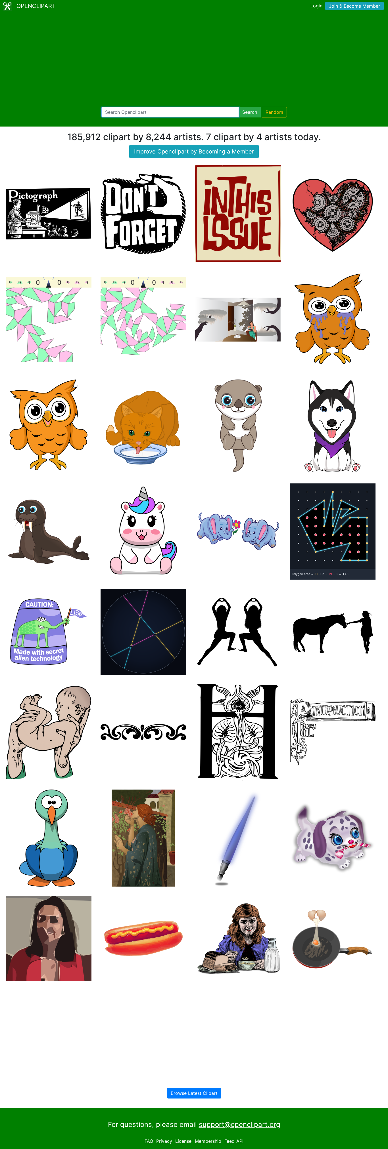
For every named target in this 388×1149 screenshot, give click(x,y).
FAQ (149, 1141)
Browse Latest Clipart (194, 1093)
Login (316, 6)
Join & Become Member (354, 6)
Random (274, 112)
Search (249, 112)
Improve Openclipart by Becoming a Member (194, 151)
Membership (208, 1141)
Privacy (164, 1141)
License (183, 1141)
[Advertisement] (194, 59)
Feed (229, 1141)
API (239, 1141)
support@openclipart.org (239, 1124)
